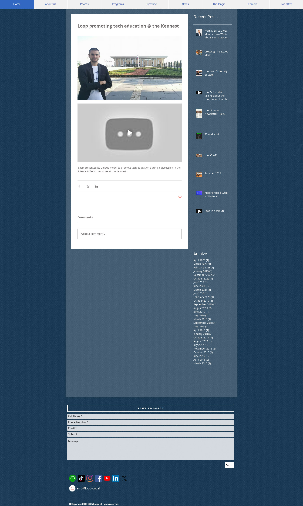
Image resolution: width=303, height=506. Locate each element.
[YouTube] (107, 478)
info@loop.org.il (88, 488)
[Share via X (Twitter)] (87, 186)
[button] (150, 408)
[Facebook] (98, 478)
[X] (124, 478)
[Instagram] (89, 478)
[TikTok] (81, 478)
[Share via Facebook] (79, 186)
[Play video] (130, 133)
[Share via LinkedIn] (96, 186)
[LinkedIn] (115, 478)
